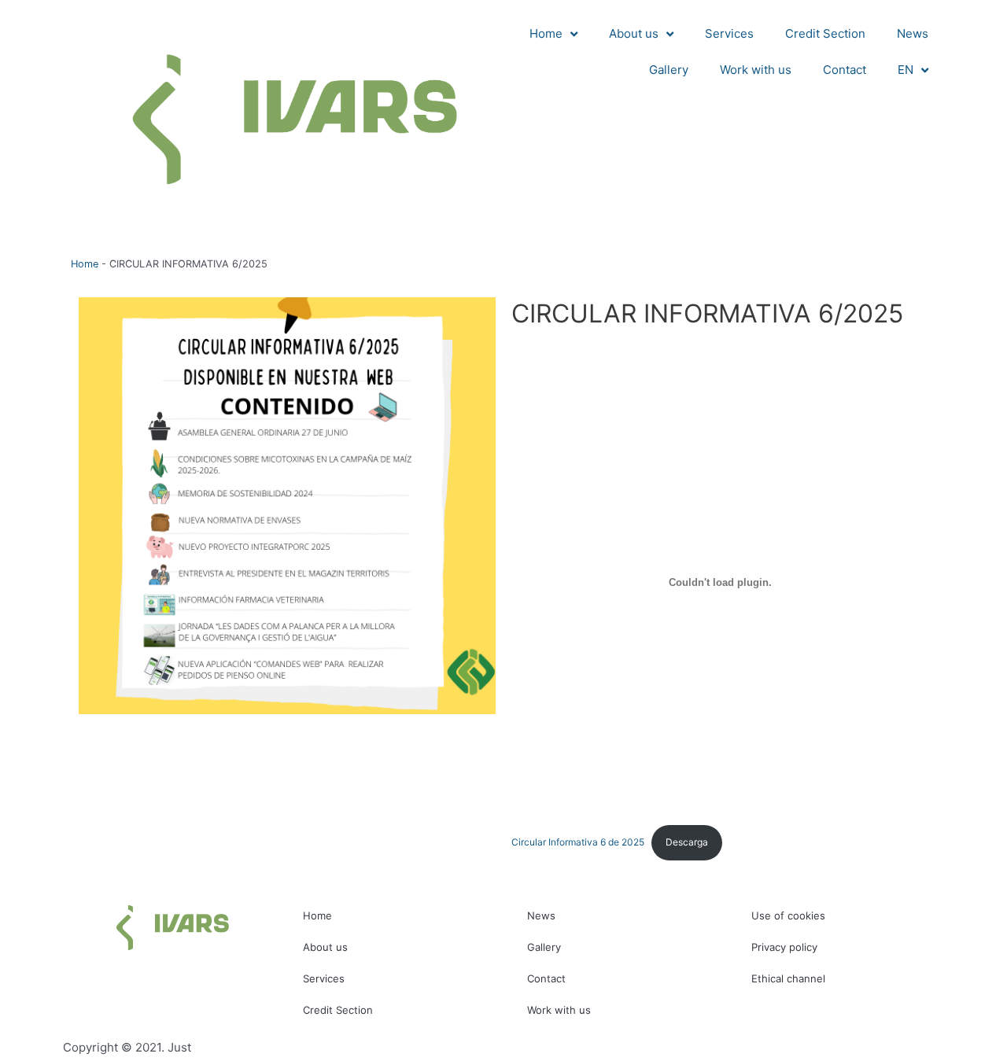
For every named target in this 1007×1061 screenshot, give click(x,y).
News (912, 33)
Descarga (687, 842)
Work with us (755, 69)
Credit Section (825, 33)
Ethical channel (788, 978)
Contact (844, 69)
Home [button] (546, 33)
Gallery (668, 69)
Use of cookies (788, 915)
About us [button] (633, 33)
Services (729, 33)
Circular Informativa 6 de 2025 (577, 842)
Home (84, 264)
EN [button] (905, 69)
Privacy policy (784, 947)
